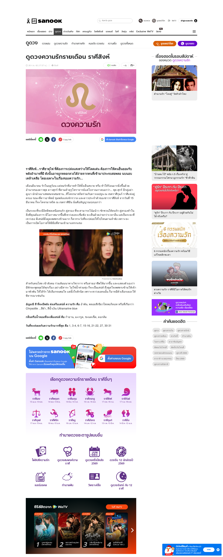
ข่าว (50, 31)
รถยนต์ (109, 31)
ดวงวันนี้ (174, 336)
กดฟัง (113, 65)
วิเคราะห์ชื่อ (159, 341)
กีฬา (78, 31)
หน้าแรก (31, 31)
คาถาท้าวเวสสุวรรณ (163, 358)
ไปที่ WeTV (117, 506)
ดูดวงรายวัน (168, 330)
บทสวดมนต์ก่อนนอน (163, 352)
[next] (132, 530)
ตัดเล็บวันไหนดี (177, 347)
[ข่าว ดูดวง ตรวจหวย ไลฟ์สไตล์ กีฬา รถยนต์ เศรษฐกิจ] (44, 21)
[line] (40, 139)
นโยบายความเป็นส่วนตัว (183, 553)
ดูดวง (58, 31)
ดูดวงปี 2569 (181, 352)
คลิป (131, 31)
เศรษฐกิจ (87, 31)
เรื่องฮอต (41, 31)
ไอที (117, 31)
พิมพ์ (56, 65)
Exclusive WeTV (144, 31)
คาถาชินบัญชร (175, 341)
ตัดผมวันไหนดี (160, 347)
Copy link (67, 139)
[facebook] (53, 139)
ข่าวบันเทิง (68, 31)
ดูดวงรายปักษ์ (183, 330)
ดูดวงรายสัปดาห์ (161, 364)
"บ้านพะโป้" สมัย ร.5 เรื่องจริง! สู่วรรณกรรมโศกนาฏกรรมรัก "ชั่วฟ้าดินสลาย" (174, 177)
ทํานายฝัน (186, 336)
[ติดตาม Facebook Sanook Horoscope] (174, 307)
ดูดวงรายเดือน (160, 336)
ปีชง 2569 (180, 358)
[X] (47, 139)
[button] (100, 21)
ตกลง (209, 549)
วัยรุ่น (124, 31)
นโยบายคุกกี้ (197, 553)
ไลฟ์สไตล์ (98, 31)
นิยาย (158, 31)
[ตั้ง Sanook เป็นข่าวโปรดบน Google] (81, 356)
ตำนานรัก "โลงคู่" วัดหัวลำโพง (170, 93)
